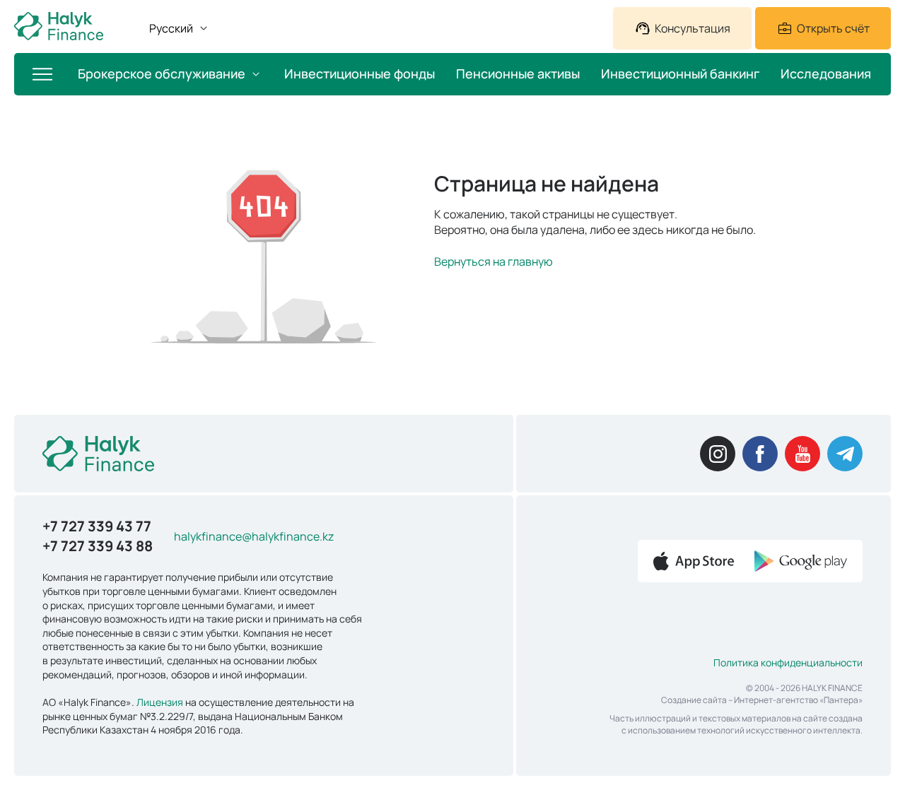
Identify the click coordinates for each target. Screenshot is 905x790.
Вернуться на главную (493, 261)
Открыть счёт (833, 28)
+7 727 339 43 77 (96, 526)
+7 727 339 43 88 (97, 545)
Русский (171, 28)
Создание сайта (694, 700)
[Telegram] (845, 453)
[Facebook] (760, 453)
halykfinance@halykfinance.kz (254, 536)
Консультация (692, 28)
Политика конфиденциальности (788, 662)
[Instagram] (717, 453)
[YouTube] (802, 453)
